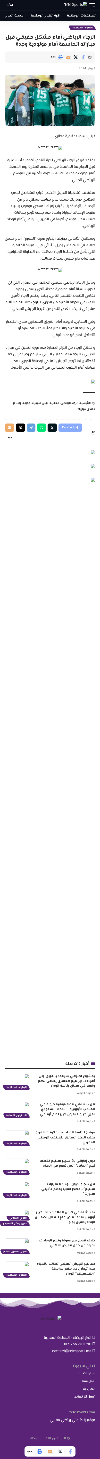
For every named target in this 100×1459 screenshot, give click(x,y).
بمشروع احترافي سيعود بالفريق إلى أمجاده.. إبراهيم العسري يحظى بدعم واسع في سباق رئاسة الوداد (66, 1081)
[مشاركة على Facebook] (83, 57)
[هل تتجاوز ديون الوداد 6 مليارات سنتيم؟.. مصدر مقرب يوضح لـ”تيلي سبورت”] (17, 1189)
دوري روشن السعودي (14, 1223)
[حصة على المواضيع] (20, 428)
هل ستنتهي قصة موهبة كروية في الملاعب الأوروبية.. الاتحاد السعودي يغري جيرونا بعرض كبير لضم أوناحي (67, 1109)
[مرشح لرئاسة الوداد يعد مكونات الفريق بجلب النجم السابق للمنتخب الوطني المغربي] (17, 1137)
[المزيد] (53, 57)
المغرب (54, 403)
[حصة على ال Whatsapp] (41, 428)
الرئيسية (85, 403)
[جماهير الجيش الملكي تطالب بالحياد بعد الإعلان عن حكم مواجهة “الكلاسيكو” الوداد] (17, 1269)
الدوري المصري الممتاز (15, 1252)
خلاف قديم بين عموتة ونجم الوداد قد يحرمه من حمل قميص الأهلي (66, 1243)
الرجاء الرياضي (69, 403)
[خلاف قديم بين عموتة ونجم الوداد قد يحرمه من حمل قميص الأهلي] (17, 1245)
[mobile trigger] (91, 5)
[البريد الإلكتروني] (68, 57)
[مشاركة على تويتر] (75, 57)
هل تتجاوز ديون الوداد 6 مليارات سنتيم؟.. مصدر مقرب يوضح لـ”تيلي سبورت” (68, 1189)
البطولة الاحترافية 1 (82, 28)
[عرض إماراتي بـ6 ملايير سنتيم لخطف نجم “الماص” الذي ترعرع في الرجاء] (17, 1166)
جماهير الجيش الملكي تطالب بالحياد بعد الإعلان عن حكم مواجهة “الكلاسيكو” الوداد (66, 1269)
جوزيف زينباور (21, 403)
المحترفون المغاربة (16, 1115)
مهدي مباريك (86, 409)
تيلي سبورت (40, 403)
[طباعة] (60, 57)
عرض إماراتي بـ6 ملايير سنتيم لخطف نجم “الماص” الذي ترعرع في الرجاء (67, 1163)
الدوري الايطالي (18, 1218)
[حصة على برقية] (31, 428)
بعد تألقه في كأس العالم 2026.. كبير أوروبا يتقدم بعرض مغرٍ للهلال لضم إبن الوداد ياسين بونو (65, 1217)
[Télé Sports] (75, 5)
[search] (19, 5)
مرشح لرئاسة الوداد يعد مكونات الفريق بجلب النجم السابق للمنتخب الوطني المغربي (64, 1137)
